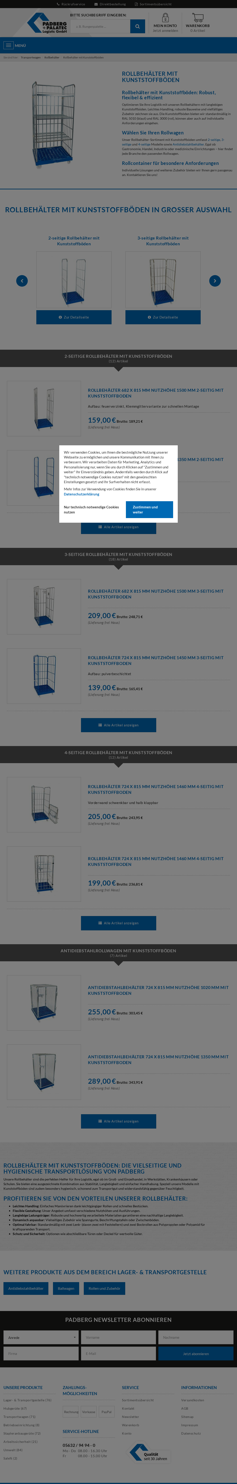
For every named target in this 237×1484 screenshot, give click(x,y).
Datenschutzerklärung (81, 494)
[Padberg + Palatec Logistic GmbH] (46, 23)
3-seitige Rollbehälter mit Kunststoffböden (163, 240)
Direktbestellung (113, 4)
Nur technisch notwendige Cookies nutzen (91, 509)
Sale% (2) (10, 1458)
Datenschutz (191, 1433)
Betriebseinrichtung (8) (21, 1425)
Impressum (189, 1425)
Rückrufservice (73, 4)
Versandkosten (192, 1400)
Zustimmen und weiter (145, 509)
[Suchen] (137, 26)
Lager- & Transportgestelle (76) (27, 1400)
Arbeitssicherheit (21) (20, 1442)
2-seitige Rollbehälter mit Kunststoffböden (74, 240)
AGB (184, 1408)
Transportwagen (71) (19, 1417)
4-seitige (144, 144)
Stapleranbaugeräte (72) (22, 1433)
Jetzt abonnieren (196, 1354)
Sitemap (187, 1417)
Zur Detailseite (76, 317)
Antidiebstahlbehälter (188, 144)
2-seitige (214, 140)
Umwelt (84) (12, 1450)
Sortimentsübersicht (155, 4)
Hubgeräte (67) (15, 1408)
